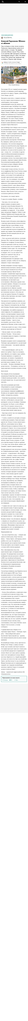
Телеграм (6, 680)
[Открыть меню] (25, 1)
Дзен (17, 680)
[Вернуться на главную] (2, 1)
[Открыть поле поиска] (19, 1)
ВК (11, 680)
